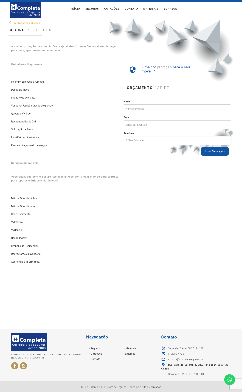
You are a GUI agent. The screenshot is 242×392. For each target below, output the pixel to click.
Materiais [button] (131, 348)
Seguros (92, 8)
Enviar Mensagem (215, 151)
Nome (127, 101)
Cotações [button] (96, 353)
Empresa (170, 8)
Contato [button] (95, 359)
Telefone (129, 133)
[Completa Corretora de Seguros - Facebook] (14, 365)
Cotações (111, 8)
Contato (131, 8)
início (75, 8)
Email (127, 117)
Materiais (150, 8)
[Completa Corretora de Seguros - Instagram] (23, 365)
